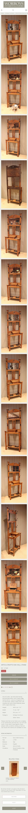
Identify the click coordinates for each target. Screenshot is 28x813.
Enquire (14, 675)
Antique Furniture (9, 13)
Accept (14, 808)
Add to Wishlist (14, 679)
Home (2, 13)
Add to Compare (14, 683)
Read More (14, 796)
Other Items (16, 717)
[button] (13, 10)
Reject (14, 802)
